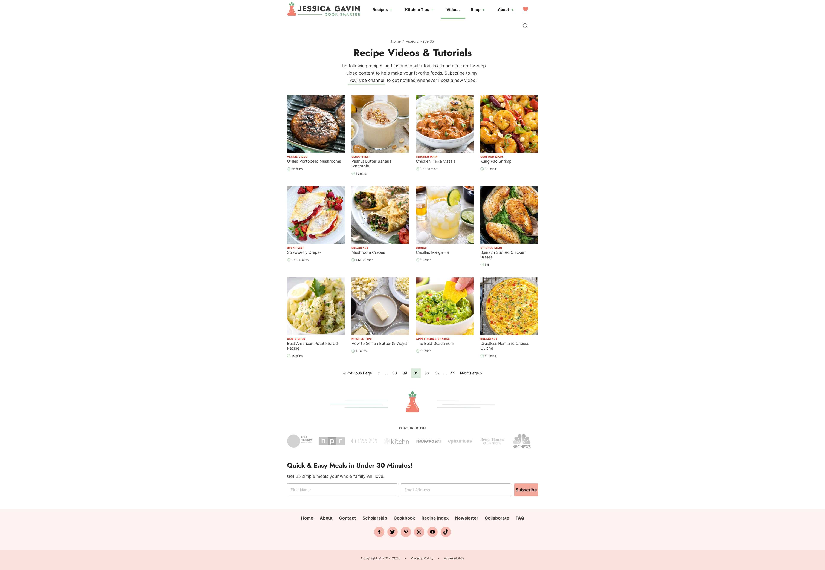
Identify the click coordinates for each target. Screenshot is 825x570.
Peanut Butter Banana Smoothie (371, 163)
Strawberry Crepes (304, 252)
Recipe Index (435, 518)
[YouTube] (432, 532)
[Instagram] (419, 532)
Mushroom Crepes (368, 252)
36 (427, 373)
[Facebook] (379, 532)
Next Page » (471, 374)
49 (454, 373)
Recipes (380, 9)
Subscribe (526, 489)
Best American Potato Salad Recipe (312, 345)
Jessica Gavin (323, 9)
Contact (347, 518)
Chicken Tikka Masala (435, 161)
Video (410, 41)
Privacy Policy (422, 558)
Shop (475, 9)
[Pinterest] (406, 532)
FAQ (520, 518)
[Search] (525, 25)
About (503, 9)
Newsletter (466, 518)
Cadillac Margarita (432, 252)
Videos (453, 9)
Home (396, 41)
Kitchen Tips (417, 9)
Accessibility (454, 558)
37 (438, 373)
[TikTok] (446, 532)
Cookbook (404, 518)
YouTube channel (366, 80)
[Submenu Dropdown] (391, 10)
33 (395, 373)
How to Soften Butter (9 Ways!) (380, 343)
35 (417, 373)
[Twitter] (392, 532)
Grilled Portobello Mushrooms (314, 161)
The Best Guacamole (435, 343)
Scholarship (374, 518)
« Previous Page (357, 374)
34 (406, 373)
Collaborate (497, 518)
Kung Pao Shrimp (496, 161)
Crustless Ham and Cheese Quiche (504, 345)
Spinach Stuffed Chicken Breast (503, 254)
